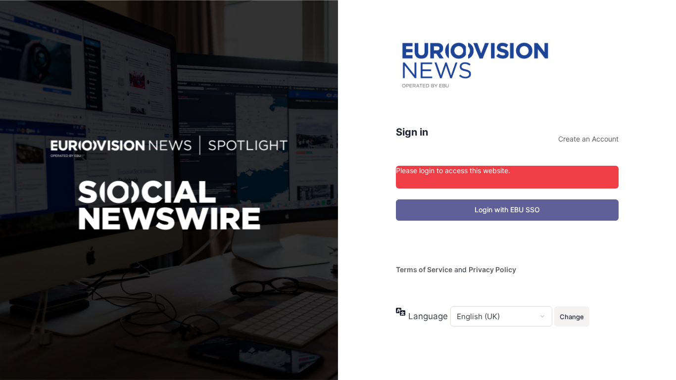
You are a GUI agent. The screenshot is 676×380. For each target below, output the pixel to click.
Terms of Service (424, 269)
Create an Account (588, 139)
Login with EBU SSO (507, 209)
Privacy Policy (492, 269)
